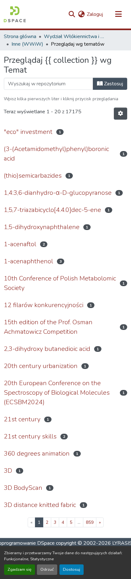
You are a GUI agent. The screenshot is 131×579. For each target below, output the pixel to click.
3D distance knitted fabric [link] (40, 505)
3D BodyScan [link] (23, 488)
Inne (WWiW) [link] (27, 44)
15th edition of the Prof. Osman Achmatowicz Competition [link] (48, 327)
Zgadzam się (19, 569)
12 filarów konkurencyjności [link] (43, 305)
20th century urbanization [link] (41, 366)
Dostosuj (71, 569)
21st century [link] (22, 419)
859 (89, 522)
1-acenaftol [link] (20, 244)
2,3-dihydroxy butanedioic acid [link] (47, 349)
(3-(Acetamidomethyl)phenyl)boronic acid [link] (56, 154)
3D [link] (8, 470)
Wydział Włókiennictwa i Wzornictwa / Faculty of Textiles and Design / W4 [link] (75, 36)
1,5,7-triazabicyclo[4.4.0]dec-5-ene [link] (52, 210)
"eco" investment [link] (28, 132)
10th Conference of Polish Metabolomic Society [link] (60, 283)
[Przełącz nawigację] (118, 14)
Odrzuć (47, 569)
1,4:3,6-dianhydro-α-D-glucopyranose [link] (58, 192)
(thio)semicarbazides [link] (33, 175)
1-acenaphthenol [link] (28, 261)
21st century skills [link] (30, 436)
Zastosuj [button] (113, 83)
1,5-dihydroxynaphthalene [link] (41, 227)
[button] (15, 14)
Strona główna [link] (20, 36)
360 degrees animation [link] (37, 453)
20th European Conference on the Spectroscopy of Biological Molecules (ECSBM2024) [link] (57, 392)
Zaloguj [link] (95, 14)
